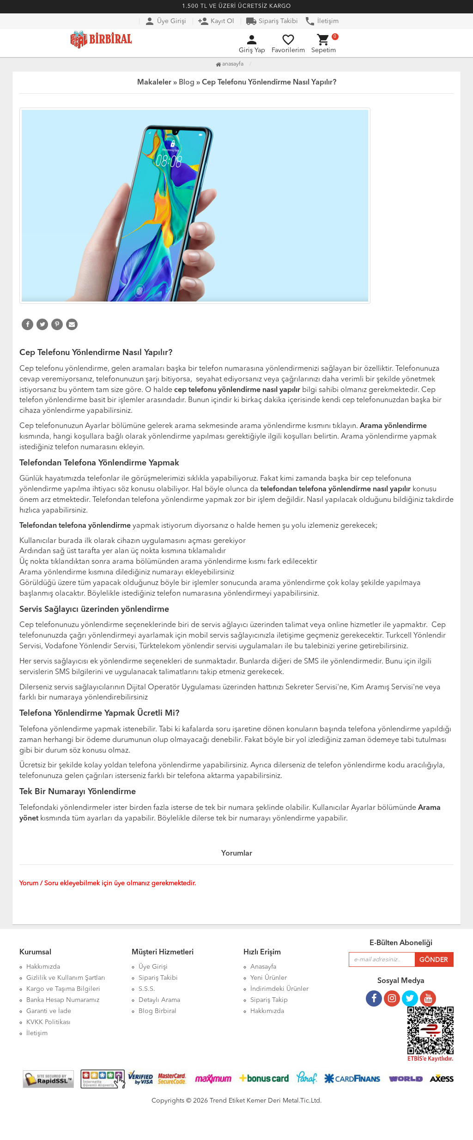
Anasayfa (232, 64)
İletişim (321, 21)
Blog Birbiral (157, 1011)
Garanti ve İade (48, 1011)
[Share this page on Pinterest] (57, 324)
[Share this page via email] (71, 324)
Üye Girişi (165, 21)
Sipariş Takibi (272, 21)
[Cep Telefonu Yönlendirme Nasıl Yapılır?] (236, 206)
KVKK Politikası (48, 1022)
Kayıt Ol (216, 21)
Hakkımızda (267, 1011)
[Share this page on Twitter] (42, 324)
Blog (186, 82)
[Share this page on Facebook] (27, 324)
